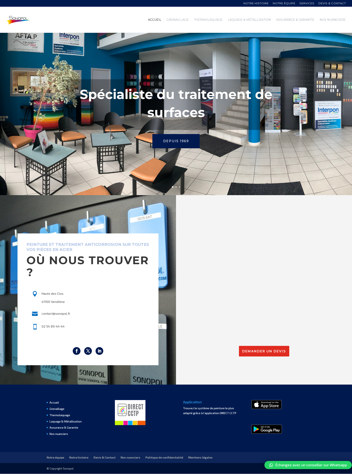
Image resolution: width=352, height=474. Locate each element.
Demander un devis (264, 351)
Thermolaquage (208, 20)
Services (306, 3)
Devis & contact (332, 3)
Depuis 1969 (176, 141)
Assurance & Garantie (295, 20)
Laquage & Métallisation (249, 20)
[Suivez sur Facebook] (76, 351)
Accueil (154, 20)
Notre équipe (284, 3)
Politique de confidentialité (164, 457)
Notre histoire (256, 3)
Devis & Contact (105, 457)
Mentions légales (200, 457)
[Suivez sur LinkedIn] (99, 351)
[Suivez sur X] (88, 351)
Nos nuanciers (332, 20)
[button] (308, 465)
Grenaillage (178, 20)
